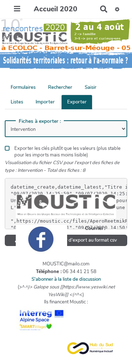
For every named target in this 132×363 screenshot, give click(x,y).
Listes (17, 102)
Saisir (90, 87)
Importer (45, 102)
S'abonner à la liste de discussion (66, 279)
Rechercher (60, 87)
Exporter (77, 102)
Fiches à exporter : (40, 121)
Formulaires (23, 87)
